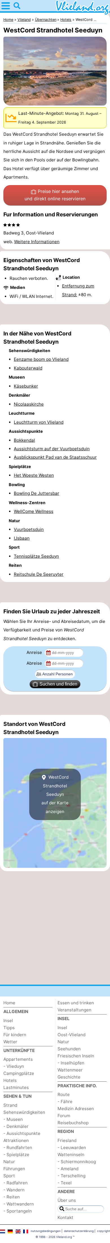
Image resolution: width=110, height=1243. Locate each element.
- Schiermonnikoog (77, 1161)
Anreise (35, 652)
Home (9, 1002)
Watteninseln (71, 1154)
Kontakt (65, 1217)
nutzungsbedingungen (46, 1231)
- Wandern (14, 1190)
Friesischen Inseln (76, 1055)
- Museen (13, 1119)
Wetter (10, 1041)
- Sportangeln (17, 1211)
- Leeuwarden (72, 1147)
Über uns (67, 1200)
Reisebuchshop (73, 1122)
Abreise (35, 663)
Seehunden (69, 1048)
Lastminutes (16, 1087)
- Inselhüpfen (71, 1063)
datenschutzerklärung (79, 1231)
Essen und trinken (76, 1002)
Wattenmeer (70, 1070)
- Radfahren (15, 1182)
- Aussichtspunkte (21, 1133)
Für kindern (14, 1034)
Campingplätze (18, 1073)
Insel (8, 1020)
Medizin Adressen (76, 1108)
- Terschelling (71, 1175)
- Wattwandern (18, 1204)
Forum (64, 1115)
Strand (10, 1105)
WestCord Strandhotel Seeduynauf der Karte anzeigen (55, 794)
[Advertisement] (55, 314)
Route (64, 1094)
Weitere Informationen (37, 241)
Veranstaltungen (74, 1010)
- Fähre (65, 1101)
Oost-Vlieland (71, 1034)
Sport (9, 1175)
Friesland (67, 1140)
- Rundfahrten (17, 1147)
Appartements (18, 1059)
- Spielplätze (16, 1154)
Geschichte (69, 1077)
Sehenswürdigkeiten (24, 1112)
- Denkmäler (15, 1126)
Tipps (9, 1027)
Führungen (14, 1168)
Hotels (10, 1080)
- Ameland (68, 1168)
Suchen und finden (58, 684)
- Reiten (11, 1197)
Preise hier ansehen (55, 194)
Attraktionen (16, 1140)
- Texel (65, 1182)
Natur (9, 1161)
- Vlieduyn (13, 1066)
